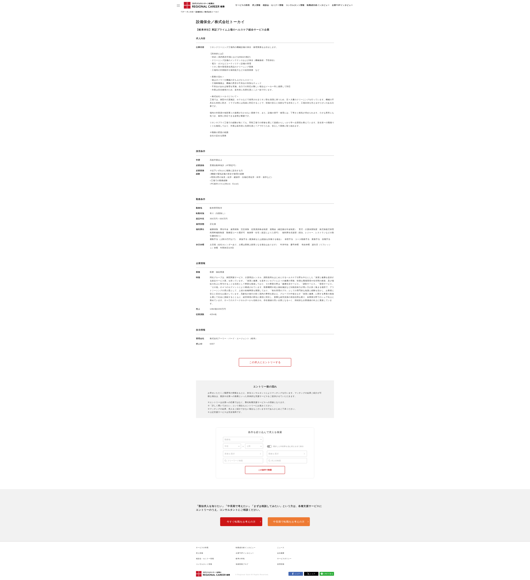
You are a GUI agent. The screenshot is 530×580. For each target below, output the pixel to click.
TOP (183, 12)
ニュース (280, 548)
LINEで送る (328, 574)
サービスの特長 (242, 5)
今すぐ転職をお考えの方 (241, 521)
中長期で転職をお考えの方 (289, 521)
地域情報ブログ (242, 564)
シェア (297, 574)
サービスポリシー (284, 559)
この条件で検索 (265, 470)
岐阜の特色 (240, 559)
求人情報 (256, 5)
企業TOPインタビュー (342, 5)
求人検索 (190, 12)
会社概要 (280, 553)
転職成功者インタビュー (318, 5)
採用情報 (280, 564)
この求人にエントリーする (265, 362)
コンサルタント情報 (295, 5)
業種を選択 (230, 454)
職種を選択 (273, 454)
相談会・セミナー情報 (273, 5)
